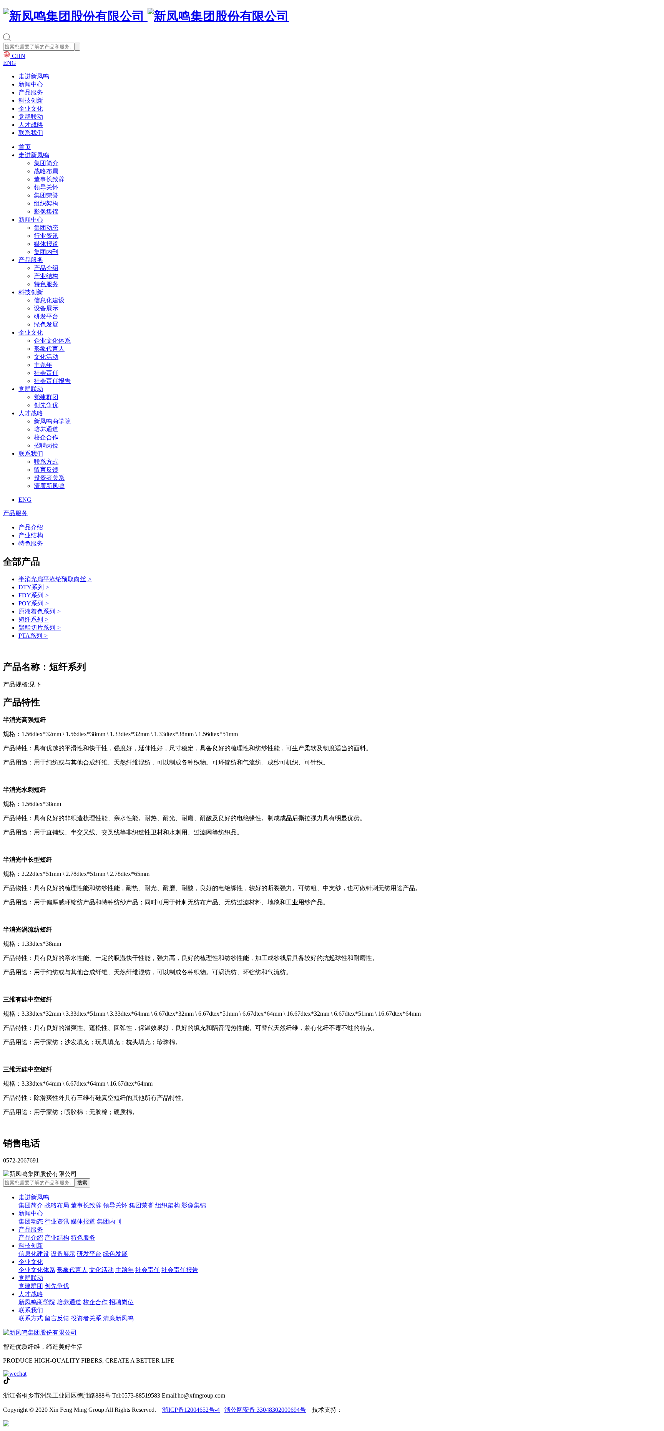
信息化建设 (49, 300)
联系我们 (30, 132)
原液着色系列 (39, 611)
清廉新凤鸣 (49, 486)
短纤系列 (33, 619)
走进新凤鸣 (33, 76)
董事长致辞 (49, 179)
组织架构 (46, 203)
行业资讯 (46, 235)
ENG (9, 63)
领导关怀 (46, 187)
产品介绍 (46, 268)
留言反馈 (46, 469)
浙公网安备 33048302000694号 (265, 1409)
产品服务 (30, 92)
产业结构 (46, 276)
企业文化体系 (52, 340)
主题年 (43, 364)
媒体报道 (46, 243)
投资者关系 (49, 477)
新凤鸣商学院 (52, 421)
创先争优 (46, 405)
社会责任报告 (52, 381)
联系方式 (46, 461)
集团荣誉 (46, 195)
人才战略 (30, 124)
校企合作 (46, 437)
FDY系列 (33, 595)
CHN (17, 56)
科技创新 (30, 100)
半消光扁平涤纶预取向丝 (55, 579)
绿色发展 (46, 324)
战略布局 (46, 171)
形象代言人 (49, 348)
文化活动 (46, 356)
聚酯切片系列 (39, 627)
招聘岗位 (46, 445)
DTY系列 (34, 587)
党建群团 (46, 397)
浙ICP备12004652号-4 (191, 1409)
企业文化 (30, 108)
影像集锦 (46, 211)
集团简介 (46, 163)
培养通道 (46, 429)
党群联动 (30, 116)
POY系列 (33, 603)
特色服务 (46, 284)
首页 (24, 147)
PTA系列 (33, 635)
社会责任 (46, 373)
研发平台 (46, 316)
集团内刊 (46, 252)
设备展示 (46, 308)
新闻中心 (30, 84)
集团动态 (46, 227)
